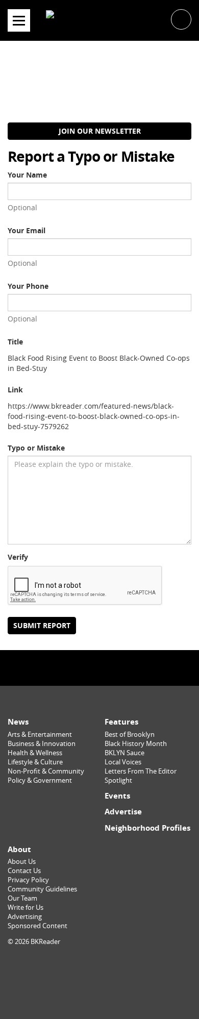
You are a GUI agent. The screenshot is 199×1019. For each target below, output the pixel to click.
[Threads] (121, 667)
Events (117, 795)
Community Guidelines (42, 889)
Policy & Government (40, 780)
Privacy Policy (28, 880)
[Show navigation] (19, 20)
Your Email (26, 230)
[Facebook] (77, 667)
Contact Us (24, 870)
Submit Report (41, 625)
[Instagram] (99, 667)
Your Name (27, 175)
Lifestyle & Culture (35, 762)
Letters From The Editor (141, 771)
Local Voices (123, 762)
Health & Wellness (35, 753)
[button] (181, 18)
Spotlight (118, 780)
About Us (22, 861)
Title (15, 341)
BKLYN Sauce (124, 753)
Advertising (25, 916)
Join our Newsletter (100, 131)
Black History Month (136, 743)
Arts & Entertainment (40, 734)
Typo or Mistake (36, 448)
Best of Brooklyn (130, 734)
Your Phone (28, 286)
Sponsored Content (37, 926)
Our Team (22, 898)
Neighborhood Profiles (147, 828)
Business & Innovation (42, 743)
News (18, 721)
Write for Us (25, 907)
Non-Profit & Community (46, 771)
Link (15, 389)
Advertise (123, 811)
